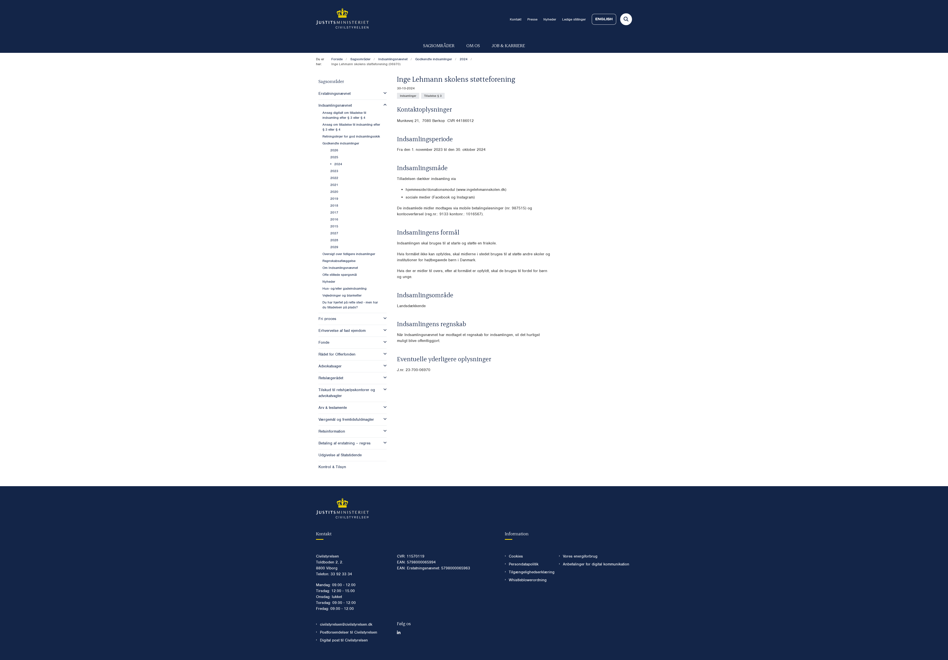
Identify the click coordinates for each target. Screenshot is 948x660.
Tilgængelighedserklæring (530, 572)
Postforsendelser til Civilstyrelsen (348, 632)
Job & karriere (508, 45)
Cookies (516, 556)
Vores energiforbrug (580, 556)
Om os (473, 45)
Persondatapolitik (523, 564)
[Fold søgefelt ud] (626, 19)
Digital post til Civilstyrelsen (344, 640)
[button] (384, 93)
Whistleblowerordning (528, 580)
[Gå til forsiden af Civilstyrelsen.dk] (342, 19)
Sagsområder (438, 45)
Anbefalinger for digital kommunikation (596, 564)
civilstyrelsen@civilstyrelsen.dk (346, 624)
